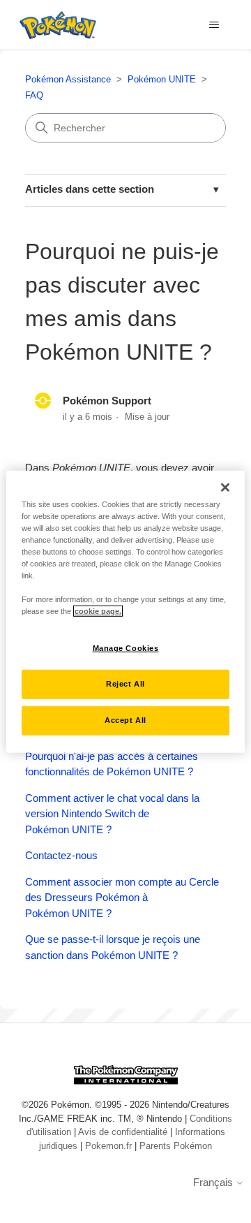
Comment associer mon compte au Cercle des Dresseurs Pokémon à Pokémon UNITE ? (122, 897)
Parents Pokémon (175, 1146)
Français (214, 1182)
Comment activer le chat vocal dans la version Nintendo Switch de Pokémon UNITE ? (112, 813)
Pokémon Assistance (68, 79)
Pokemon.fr (108, 1146)
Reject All (125, 684)
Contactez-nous (61, 855)
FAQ (34, 95)
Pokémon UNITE (162, 79)
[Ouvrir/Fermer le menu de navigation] (213, 25)
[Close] (225, 486)
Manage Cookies (126, 648)
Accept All (125, 720)
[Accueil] (54, 25)
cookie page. (98, 611)
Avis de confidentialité (122, 1132)
